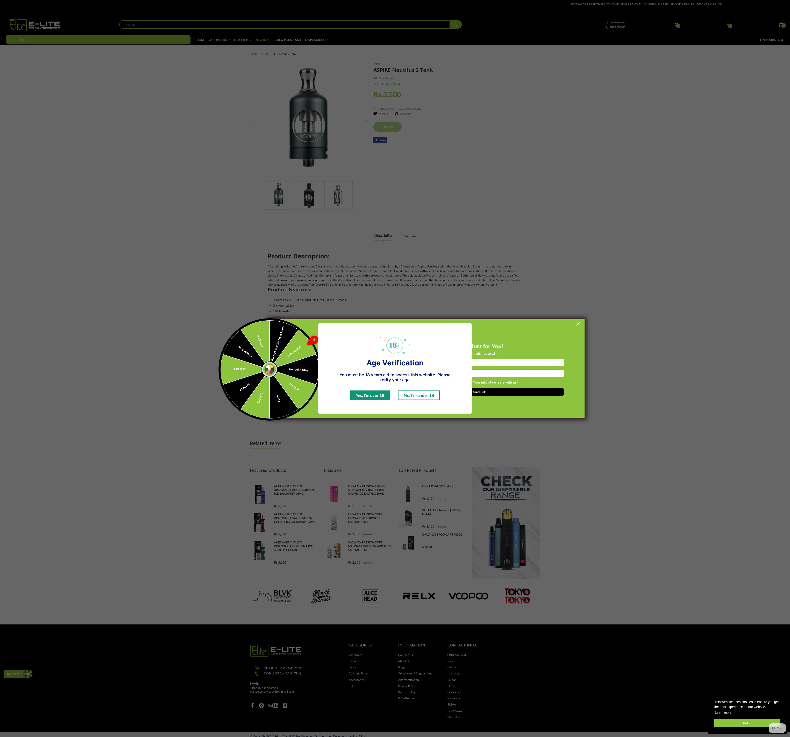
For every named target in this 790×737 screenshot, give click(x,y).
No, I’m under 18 (419, 395)
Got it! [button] (747, 723)
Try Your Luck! (477, 392)
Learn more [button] (723, 712)
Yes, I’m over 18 (370, 395)
